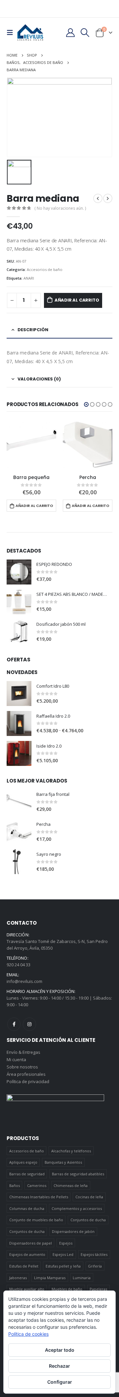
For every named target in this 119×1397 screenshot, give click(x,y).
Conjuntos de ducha (88, 1219)
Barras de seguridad (27, 1173)
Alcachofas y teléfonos (71, 1150)
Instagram (29, 1024)
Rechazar (59, 1366)
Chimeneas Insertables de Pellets (38, 1196)
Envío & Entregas (23, 1052)
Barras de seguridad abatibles (78, 1173)
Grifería (95, 1266)
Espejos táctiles (94, 1254)
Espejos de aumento (27, 1254)
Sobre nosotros (22, 1067)
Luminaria (82, 1277)
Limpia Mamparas (49, 1277)
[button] (86, 404)
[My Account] (70, 32)
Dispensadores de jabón (73, 1231)
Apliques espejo (23, 1162)
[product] (31, 445)
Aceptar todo (59, 1350)
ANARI (28, 278)
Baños (14, 1185)
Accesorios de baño (44, 269)
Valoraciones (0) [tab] (39, 379)
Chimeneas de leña (71, 1185)
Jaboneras (18, 1277)
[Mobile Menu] (12, 32)
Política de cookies (28, 1334)
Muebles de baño (67, 1288)
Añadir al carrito (77, 300)
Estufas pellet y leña (63, 1266)
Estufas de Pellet (23, 1266)
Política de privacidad (28, 1081)
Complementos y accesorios (77, 1208)
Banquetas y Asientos (63, 1162)
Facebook (13, 1024)
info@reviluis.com (24, 981)
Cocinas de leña (89, 1196)
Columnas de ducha (26, 1208)
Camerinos (36, 1185)
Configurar (59, 1382)
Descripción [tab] (33, 330)
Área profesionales (26, 1074)
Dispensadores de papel (30, 1243)
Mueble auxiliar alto (26, 1288)
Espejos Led (63, 1254)
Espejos (65, 1243)
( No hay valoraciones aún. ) (60, 208)
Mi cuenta (16, 1059)
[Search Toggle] (85, 32)
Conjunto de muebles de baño (36, 1219)
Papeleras (98, 1288)
